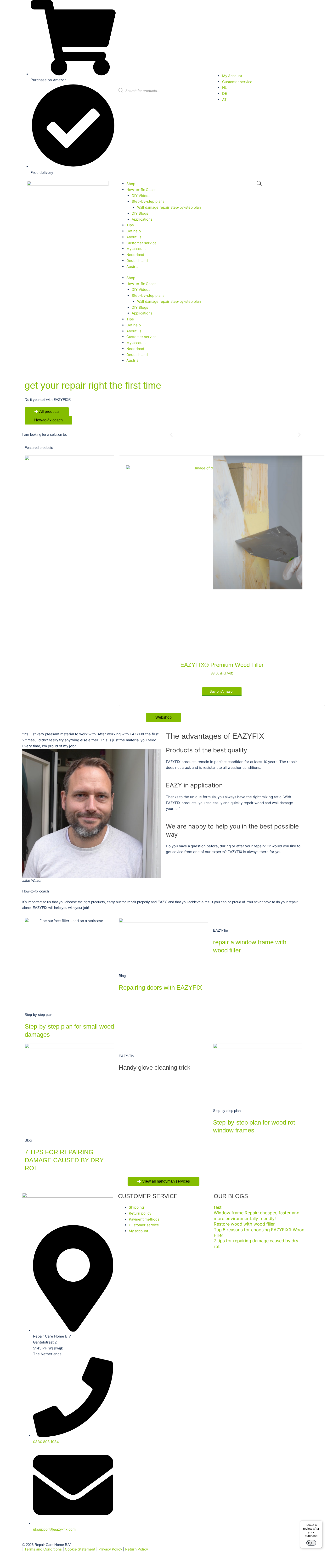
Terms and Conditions (43, 1549)
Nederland (135, 254)
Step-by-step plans (148, 201)
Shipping (136, 1207)
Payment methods (144, 1219)
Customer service (237, 82)
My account (136, 248)
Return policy (140, 1213)
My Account (232, 76)
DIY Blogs (140, 213)
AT (224, 99)
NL (224, 87)
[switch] (311, 1543)
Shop (130, 183)
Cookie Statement (80, 1549)
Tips (130, 225)
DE (224, 93)
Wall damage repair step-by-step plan (169, 207)
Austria (132, 266)
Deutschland (137, 260)
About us (133, 237)
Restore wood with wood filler (244, 1223)
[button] (171, 435)
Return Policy (136, 1549)
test (218, 1207)
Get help (133, 231)
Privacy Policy (110, 1549)
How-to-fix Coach (141, 189)
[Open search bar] (259, 183)
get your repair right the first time (93, 385)
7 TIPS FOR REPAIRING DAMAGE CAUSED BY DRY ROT (64, 1160)
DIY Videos (141, 195)
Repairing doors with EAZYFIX (160, 987)
